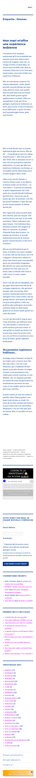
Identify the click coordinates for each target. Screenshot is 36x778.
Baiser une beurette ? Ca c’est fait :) (18, 654)
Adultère (8, 670)
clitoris (23, 452)
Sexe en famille (11, 732)
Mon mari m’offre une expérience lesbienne (15, 44)
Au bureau (9, 676)
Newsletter (7, 538)
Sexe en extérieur (12, 729)
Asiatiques (9, 673)
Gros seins (9, 701)
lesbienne (27, 454)
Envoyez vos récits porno (13, 755)
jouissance (20, 454)
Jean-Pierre (9, 601)
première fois (20, 456)
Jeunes (7, 709)
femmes (13, 454)
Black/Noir (9, 684)
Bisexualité (9, 681)
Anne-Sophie (7, 450)
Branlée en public (26, 601)
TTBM (7, 743)
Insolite (8, 706)
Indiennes (9, 704)
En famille (9, 690)
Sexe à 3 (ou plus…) (12, 726)
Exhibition (9, 692)
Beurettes (8, 679)
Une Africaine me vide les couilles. (19, 623)
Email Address (9, 527)
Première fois (14, 452)
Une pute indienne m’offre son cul (18, 620)
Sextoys (8, 734)
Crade (7, 687)
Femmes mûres (11, 698)
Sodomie (8, 737)
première (12, 456)
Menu (30, 7)
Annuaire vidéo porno (11, 760)
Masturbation (10, 715)
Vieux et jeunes (11, 746)
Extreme (8, 695)
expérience (6, 454)
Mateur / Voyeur (11, 718)
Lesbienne (6, 452)
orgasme (6, 456)
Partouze (8, 720)
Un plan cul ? (8, 765)
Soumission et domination (15, 740)
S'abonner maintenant (15, 564)
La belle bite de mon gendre (16, 617)
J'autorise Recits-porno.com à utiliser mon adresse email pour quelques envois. (16, 547)
